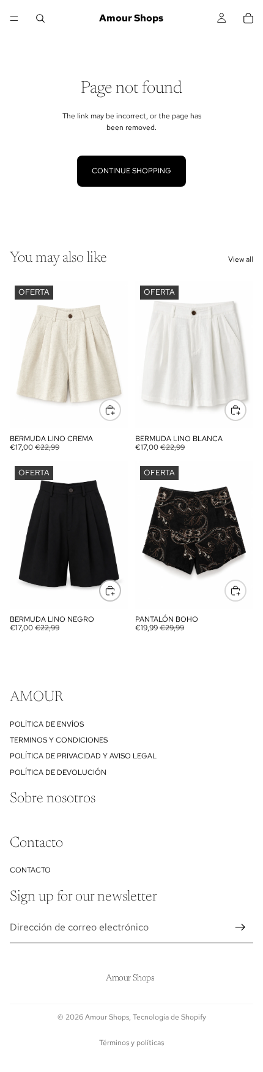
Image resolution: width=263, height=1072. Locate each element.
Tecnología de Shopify (169, 1017)
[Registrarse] (240, 928)
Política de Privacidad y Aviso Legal (83, 756)
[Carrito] (248, 18)
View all (240, 259)
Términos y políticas (131, 1043)
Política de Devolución (58, 772)
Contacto (30, 870)
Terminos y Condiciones (59, 740)
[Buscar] (40, 18)
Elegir (120, 410)
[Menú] (14, 18)
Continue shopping (131, 171)
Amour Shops (107, 1017)
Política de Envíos (47, 724)
